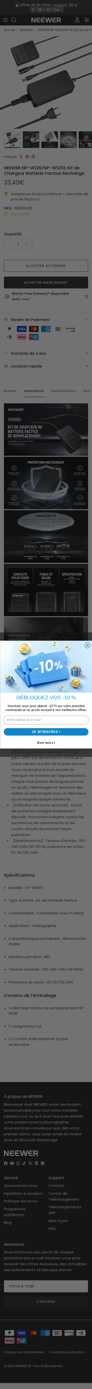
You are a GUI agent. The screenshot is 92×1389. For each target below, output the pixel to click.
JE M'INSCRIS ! (46, 731)
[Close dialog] (87, 645)
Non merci (46, 742)
